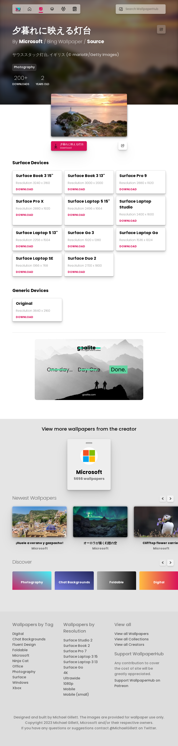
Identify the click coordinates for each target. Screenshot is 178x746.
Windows (20, 682)
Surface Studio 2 (77, 640)
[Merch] (74, 9)
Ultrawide (71, 678)
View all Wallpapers (131, 633)
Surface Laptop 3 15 (80, 656)
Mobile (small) (76, 694)
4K (65, 672)
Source (95, 41)
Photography (24, 67)
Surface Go (73, 667)
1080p (68, 683)
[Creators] (63, 9)
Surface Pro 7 (75, 651)
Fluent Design (24, 644)
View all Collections (131, 639)
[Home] (18, 9)
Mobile (69, 689)
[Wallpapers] (40, 9)
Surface (19, 677)
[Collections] (52, 9)
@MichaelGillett (123, 728)
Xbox (16, 687)
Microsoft (31, 41)
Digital (18, 633)
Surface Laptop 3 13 (80, 661)
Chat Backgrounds (29, 639)
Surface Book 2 (76, 645)
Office (17, 666)
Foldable (20, 650)
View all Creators (129, 644)
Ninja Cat (20, 660)
